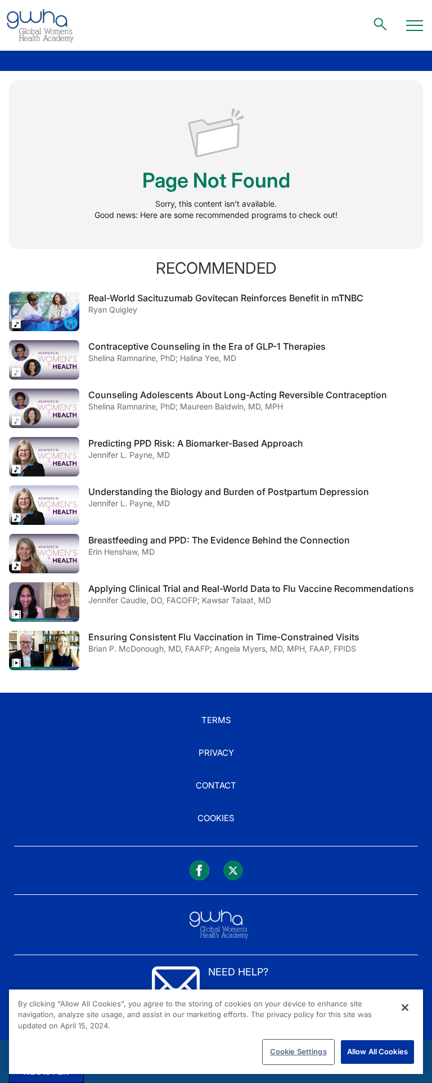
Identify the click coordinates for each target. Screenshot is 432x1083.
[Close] (405, 1007)
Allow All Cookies (377, 1051)
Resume (44, 311)
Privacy (216, 752)
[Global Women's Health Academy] (40, 25)
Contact (216, 785)
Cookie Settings (298, 1051)
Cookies (216, 818)
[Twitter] (233, 870)
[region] (216, 1032)
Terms (216, 720)
